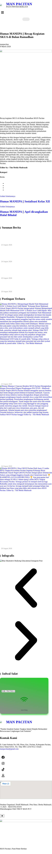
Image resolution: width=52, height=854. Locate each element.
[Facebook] (3, 757)
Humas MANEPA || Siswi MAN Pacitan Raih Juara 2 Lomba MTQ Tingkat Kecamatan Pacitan (23, 271)
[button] (26, 12)
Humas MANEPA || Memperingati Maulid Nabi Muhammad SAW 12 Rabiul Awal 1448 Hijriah (24, 238)
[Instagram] (3, 763)
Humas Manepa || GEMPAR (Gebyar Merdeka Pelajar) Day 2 (21, 286)
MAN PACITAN (19, 4)
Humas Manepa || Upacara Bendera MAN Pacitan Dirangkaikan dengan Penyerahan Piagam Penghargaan (24, 254)
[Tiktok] (3, 769)
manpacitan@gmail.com (9, 749)
